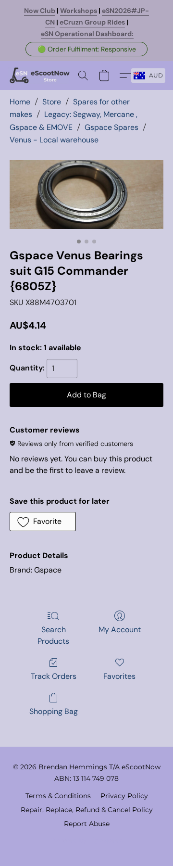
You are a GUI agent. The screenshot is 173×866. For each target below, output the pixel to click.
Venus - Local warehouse (54, 140)
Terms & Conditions (58, 795)
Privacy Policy (124, 795)
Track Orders (53, 676)
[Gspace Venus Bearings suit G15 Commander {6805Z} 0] (86, 194)
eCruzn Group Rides (92, 22)
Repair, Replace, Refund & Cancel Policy (87, 809)
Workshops (78, 10)
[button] (86, 49)
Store (51, 102)
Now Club (39, 10)
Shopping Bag (53, 711)
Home (20, 102)
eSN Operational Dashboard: (87, 33)
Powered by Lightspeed (87, 840)
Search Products (53, 635)
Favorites (119, 676)
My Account (120, 629)
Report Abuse (87, 823)
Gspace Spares (111, 127)
